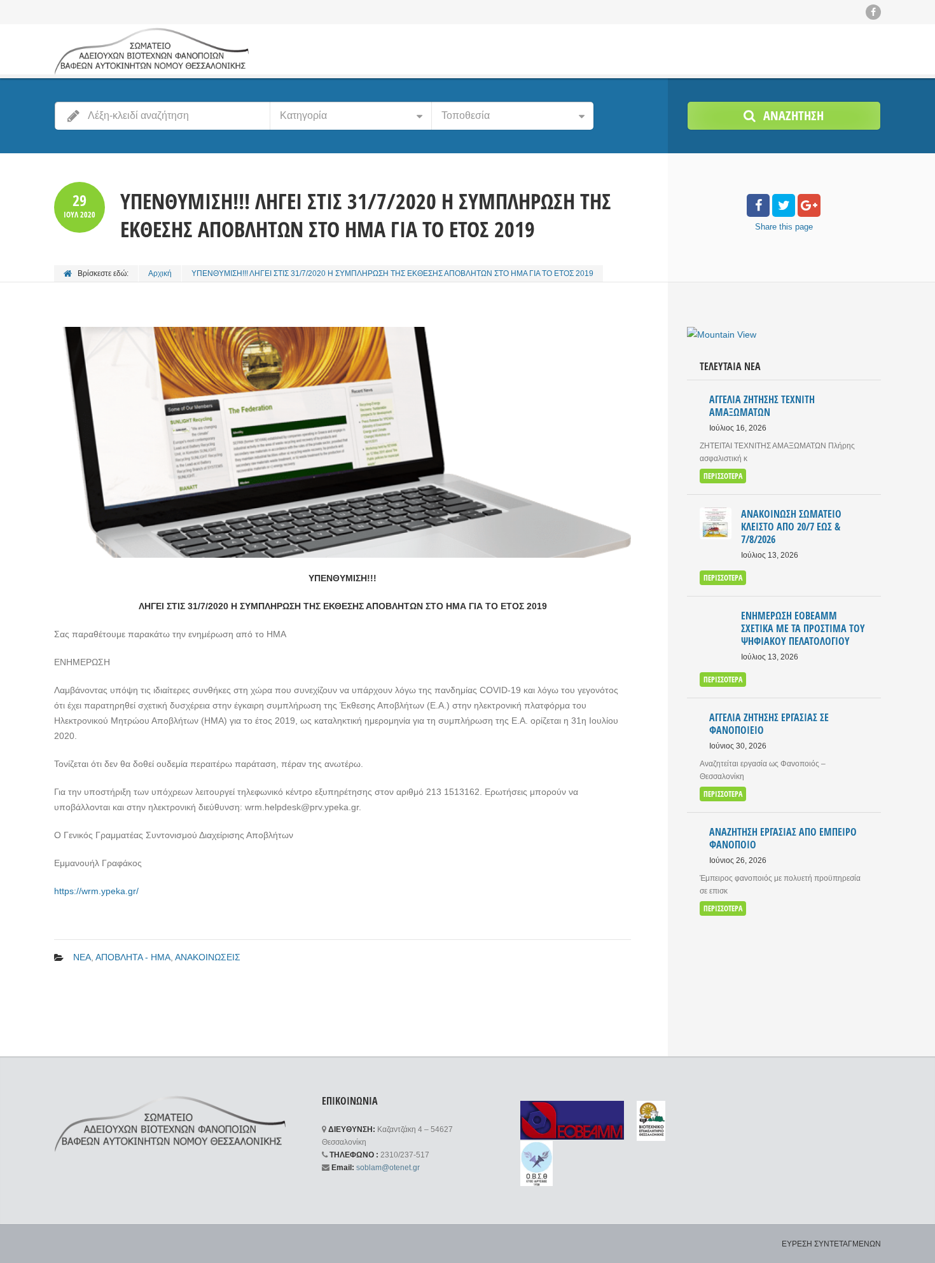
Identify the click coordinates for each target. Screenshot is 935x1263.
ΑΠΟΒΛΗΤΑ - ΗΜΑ (132, 957)
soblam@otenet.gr (388, 1167)
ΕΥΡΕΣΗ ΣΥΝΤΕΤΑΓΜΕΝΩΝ (831, 1243)
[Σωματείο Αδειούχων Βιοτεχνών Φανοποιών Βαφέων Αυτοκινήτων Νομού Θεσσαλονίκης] (151, 51)
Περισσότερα (722, 476)
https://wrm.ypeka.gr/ (96, 891)
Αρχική (160, 273)
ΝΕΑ (82, 957)
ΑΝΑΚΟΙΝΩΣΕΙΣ (207, 957)
